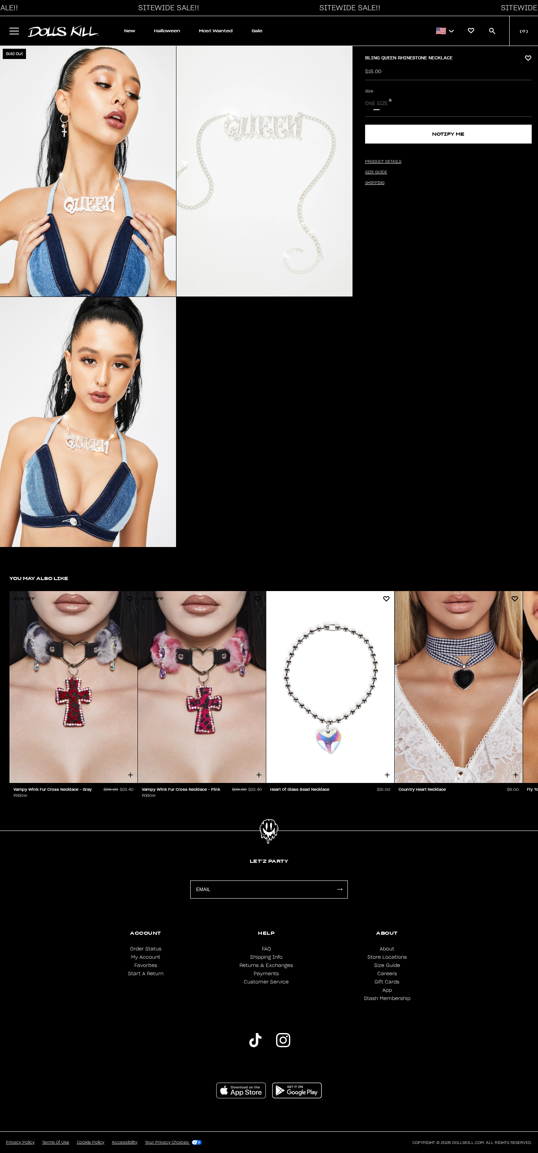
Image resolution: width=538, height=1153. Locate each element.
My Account (145, 957)
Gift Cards (387, 982)
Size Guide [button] (376, 172)
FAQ (266, 949)
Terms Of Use (55, 1142)
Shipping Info (266, 957)
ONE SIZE (376, 103)
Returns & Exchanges (266, 965)
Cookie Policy (90, 1142)
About (387, 949)
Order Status (145, 949)
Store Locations (387, 957)
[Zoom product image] (88, 171)
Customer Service (266, 982)
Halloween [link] (167, 30)
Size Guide (387, 965)
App (387, 990)
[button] (167, 8)
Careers (387, 973)
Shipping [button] (374, 183)
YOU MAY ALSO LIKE (38, 578)
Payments (266, 973)
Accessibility (124, 1142)
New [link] (129, 30)
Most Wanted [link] (216, 30)
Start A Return (145, 973)
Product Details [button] (383, 162)
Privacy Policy (20, 1142)
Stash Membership (387, 998)
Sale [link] (257, 30)
